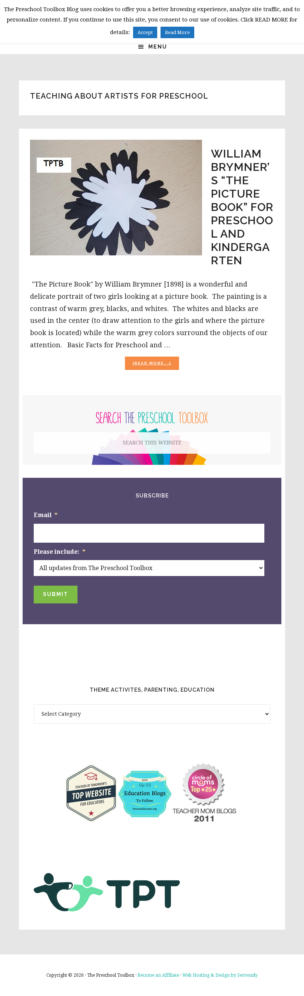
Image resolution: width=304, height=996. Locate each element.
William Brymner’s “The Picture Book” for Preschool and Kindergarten (242, 207)
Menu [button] (157, 47)
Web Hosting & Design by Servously (220, 975)
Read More (177, 32)
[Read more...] (156, 365)
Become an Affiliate (158, 975)
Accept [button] (145, 32)
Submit (55, 594)
